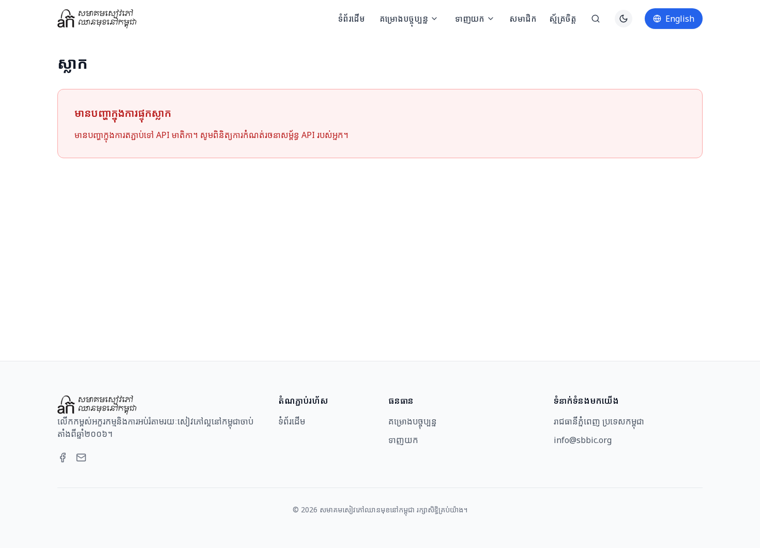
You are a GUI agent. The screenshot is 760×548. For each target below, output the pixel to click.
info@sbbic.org (583, 440)
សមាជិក (523, 18)
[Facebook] (62, 457)
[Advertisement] (380, 247)
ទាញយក (469, 18)
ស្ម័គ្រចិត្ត (562, 18)
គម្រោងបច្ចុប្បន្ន (403, 18)
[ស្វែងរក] (595, 18)
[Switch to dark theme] (623, 18)
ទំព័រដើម (351, 18)
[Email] (81, 457)
